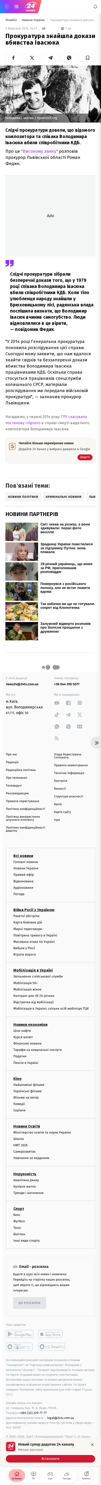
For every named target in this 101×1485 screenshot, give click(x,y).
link (57, 703)
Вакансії (60, 788)
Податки (19, 1056)
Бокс (16, 1215)
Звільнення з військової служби (38, 976)
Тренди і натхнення (28, 1193)
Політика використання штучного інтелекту (23, 818)
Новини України (34, 20)
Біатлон (19, 1234)
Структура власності (68, 796)
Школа (18, 1139)
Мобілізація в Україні (33, 970)
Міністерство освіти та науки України (42, 1132)
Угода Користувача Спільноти (67, 756)
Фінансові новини (27, 1043)
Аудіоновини (23, 888)
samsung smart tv (52, 1347)
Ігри (57, 819)
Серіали (19, 1110)
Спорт (18, 1208)
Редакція (12, 762)
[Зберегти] (87, 58)
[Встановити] (50, 1452)
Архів (58, 804)
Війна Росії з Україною (33, 910)
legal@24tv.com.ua (60, 1418)
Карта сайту (62, 812)
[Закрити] (92, 1444)
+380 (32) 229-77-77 (33, 1413)
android (19, 1334)
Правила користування (22, 801)
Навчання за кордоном (31, 1158)
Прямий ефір (23, 875)
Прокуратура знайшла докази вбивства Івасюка (72, 20)
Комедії (19, 1104)
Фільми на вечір (26, 1098)
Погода (18, 894)
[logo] (30, 6)
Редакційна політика (21, 770)
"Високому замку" (39, 151)
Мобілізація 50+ (25, 983)
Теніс (17, 1228)
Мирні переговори (27, 929)
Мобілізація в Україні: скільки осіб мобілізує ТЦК (51, 1009)
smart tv (19, 1347)
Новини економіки (30, 1024)
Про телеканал (16, 777)
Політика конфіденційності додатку (25, 829)
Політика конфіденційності (25, 809)
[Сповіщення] (95, 6)
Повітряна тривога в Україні (35, 935)
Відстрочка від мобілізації (33, 1002)
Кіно (17, 1078)
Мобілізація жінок (27, 989)
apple (52, 1334)
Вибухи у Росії (24, 948)
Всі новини (23, 856)
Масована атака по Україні (34, 942)
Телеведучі (14, 785)
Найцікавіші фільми (28, 1085)
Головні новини (25, 862)
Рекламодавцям (17, 793)
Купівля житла (24, 1187)
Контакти (60, 781)
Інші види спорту (26, 1241)
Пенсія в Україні (25, 1063)
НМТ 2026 (20, 1145)
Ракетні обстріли (26, 916)
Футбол (19, 1221)
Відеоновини (23, 881)
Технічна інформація (69, 773)
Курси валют (23, 1037)
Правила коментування (71, 765)
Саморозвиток (24, 1152)
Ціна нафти (22, 1030)
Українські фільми (27, 1091)
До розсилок (30, 1303)
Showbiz (11, 20)
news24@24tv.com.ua (22, 684)
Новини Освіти (26, 1126)
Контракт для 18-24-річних (33, 996)
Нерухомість (24, 1174)
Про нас (11, 754)
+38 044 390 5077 (66, 684)
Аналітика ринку (26, 1180)
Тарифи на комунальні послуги (37, 1050)
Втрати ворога (24, 954)
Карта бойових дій (27, 922)
